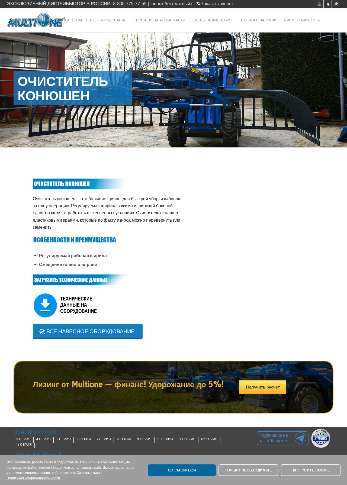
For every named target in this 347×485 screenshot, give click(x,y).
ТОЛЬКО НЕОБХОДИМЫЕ (248, 470)
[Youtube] (319, 4)
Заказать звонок (216, 3)
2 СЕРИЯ (23, 439)
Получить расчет (263, 387)
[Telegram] (328, 5)
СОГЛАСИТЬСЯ (182, 470)
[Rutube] (336, 5)
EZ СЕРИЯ (209, 439)
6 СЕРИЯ (83, 439)
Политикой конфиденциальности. (33, 478)
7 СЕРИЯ (104, 439)
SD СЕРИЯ (187, 439)
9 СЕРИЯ (144, 439)
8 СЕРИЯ (124, 439)
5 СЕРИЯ (63, 439)
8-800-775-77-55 (129, 3)
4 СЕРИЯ (43, 439)
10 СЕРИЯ (165, 439)
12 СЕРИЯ (24, 445)
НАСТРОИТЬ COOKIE (310, 470)
